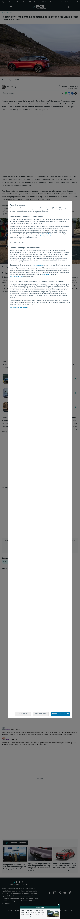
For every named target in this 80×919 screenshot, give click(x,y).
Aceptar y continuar (60, 714)
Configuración (41, 714)
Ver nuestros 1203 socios (19, 307)
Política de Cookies (46, 234)
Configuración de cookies (48, 236)
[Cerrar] (59, 905)
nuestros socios (38, 265)
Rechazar (23, 714)
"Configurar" (46, 274)
